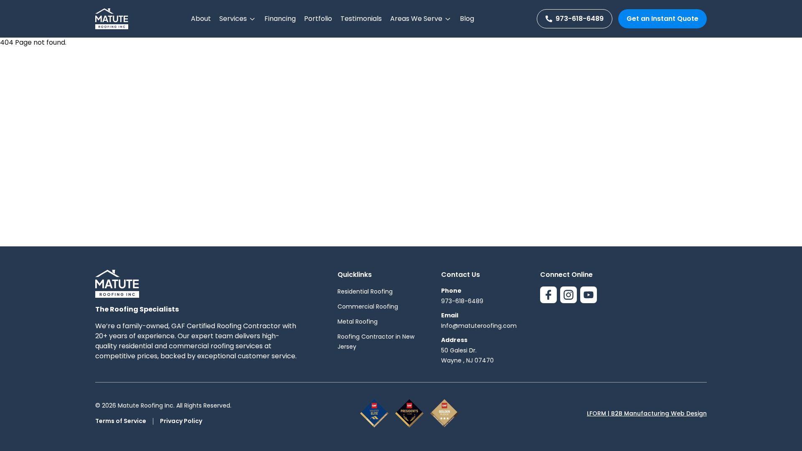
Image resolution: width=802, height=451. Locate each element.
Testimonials (361, 18)
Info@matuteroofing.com (479, 326)
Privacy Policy (181, 421)
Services (233, 18)
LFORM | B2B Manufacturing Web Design (647, 413)
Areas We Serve (416, 18)
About (201, 18)
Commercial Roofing (368, 306)
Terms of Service (120, 421)
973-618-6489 (580, 18)
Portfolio (318, 18)
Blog (467, 18)
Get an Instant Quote (662, 18)
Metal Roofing (358, 321)
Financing (280, 18)
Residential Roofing (365, 291)
